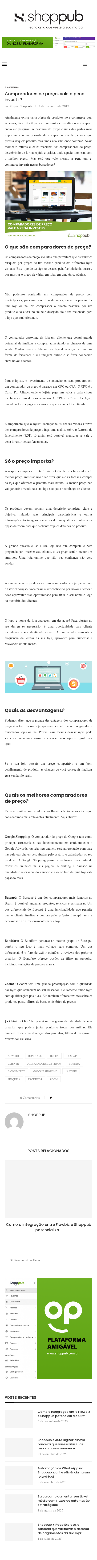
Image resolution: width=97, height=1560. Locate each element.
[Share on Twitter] (64, 1097)
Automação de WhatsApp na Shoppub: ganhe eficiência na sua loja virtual (64, 1472)
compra (74, 1063)
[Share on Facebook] (59, 1097)
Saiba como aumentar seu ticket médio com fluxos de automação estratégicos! (64, 1500)
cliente (13, 1063)
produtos (35, 1079)
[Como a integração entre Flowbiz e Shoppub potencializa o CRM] (48, 1189)
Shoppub (26, 106)
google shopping (45, 1071)
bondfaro (35, 1056)
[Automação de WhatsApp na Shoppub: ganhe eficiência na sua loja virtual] (19, 1475)
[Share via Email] (77, 1097)
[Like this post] (54, 1097)
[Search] (92, 64)
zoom (54, 1079)
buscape (72, 1056)
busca (54, 1056)
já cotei (71, 1071)
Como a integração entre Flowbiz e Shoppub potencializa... (48, 1227)
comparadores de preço (44, 1063)
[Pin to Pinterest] (68, 1097)
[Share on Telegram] (73, 1097)
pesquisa (14, 1079)
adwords (14, 1056)
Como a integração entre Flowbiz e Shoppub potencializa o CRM (64, 1414)
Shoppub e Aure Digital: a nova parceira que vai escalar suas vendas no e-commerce (61, 1444)
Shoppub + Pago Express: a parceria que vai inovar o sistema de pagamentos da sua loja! (63, 1529)
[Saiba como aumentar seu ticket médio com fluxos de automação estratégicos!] (19, 1503)
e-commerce (16, 1071)
